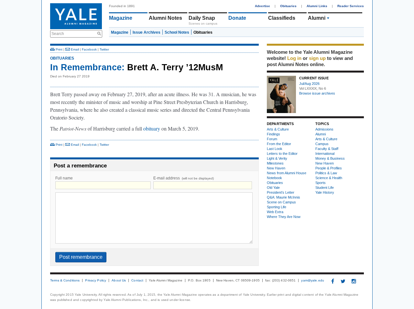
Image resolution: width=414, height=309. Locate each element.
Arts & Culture (278, 129)
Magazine (120, 18)
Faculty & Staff (326, 149)
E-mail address (183, 178)
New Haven (276, 168)
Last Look (274, 149)
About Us (119, 280)
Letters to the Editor (282, 153)
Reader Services (350, 6)
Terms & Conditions (65, 280)
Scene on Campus (281, 202)
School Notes (177, 32)
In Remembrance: (87, 67)
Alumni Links (317, 6)
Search (57, 33)
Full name (64, 178)
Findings (273, 134)
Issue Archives (146, 32)
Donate (237, 18)
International (324, 153)
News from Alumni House (286, 173)
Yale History (324, 192)
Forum (272, 139)
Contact (137, 280)
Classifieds (281, 18)
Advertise (262, 6)
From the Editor (279, 144)
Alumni (316, 18)
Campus (322, 144)
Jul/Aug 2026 (309, 84)
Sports (320, 183)
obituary (151, 128)
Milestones (275, 163)
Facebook (89, 49)
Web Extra (275, 212)
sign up (317, 58)
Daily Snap (202, 18)
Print (58, 49)
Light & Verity (277, 158)
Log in (294, 58)
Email (74, 49)
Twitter (104, 49)
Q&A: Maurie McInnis (283, 197)
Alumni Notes (165, 18)
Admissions (324, 129)
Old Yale (273, 187)
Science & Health (328, 178)
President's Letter (280, 192)
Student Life (324, 187)
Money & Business (330, 158)
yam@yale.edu (312, 280)
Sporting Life (276, 207)
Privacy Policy (95, 280)
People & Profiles (328, 168)
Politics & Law (326, 173)
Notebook (274, 178)
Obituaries (288, 6)
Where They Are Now (283, 217)
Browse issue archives (317, 93)
